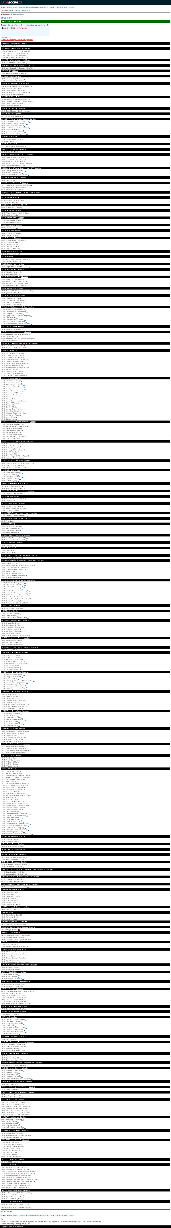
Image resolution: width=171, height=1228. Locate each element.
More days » (26, 10)
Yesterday (9, 10)
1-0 (31, 86)
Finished (16, 14)
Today (3, 10)
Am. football (50, 7)
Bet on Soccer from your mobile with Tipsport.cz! (17, 40)
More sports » (69, 7)
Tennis (15, 7)
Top (2, 1219)
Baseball (43, 7)
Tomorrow (17, 10)
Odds (22, 14)
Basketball (21, 7)
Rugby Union (59, 7)
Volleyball (36, 7)
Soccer (3, 7)
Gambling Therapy (21, 1224)
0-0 (31, 185)
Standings (15, 71)
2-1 (29, 935)
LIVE (10, 14)
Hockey (9, 7)
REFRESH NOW (6, 18)
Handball (29, 7)
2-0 (22, 200)
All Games (4, 14)
